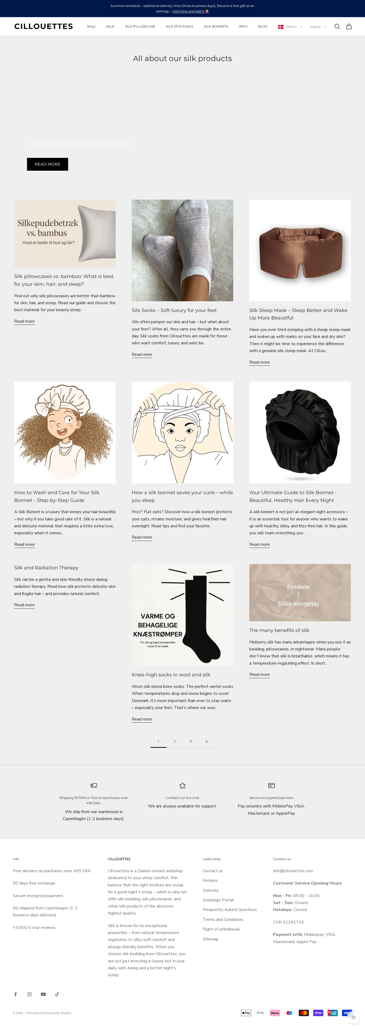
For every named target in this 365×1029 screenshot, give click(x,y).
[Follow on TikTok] (57, 994)
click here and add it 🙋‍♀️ (190, 11)
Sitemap (211, 939)
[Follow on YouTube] (43, 994)
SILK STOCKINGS (179, 26)
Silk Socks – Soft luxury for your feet (174, 310)
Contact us (213, 871)
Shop (91, 26)
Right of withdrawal (221, 929)
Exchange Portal (218, 900)
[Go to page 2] (207, 741)
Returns (210, 880)
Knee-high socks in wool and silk (171, 675)
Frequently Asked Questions (230, 910)
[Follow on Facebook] (15, 994)
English (315, 27)
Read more (47, 164)
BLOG (262, 26)
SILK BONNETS (216, 26)
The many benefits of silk (279, 630)
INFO (243, 26)
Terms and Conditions (223, 920)
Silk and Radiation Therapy (46, 568)
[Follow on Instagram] (29, 994)
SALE (110, 26)
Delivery (211, 890)
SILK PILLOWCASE (140, 26)
